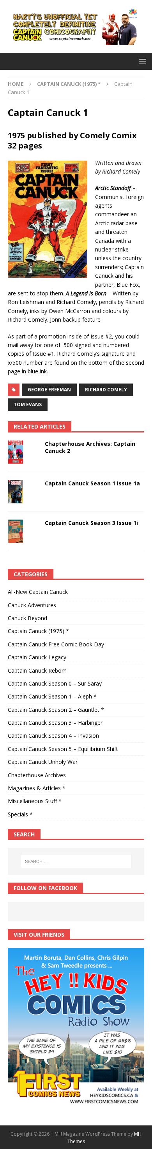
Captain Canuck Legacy (37, 657)
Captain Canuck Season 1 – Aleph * (52, 696)
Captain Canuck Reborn (37, 670)
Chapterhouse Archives (37, 775)
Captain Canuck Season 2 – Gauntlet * (56, 709)
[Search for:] (76, 861)
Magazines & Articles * (36, 788)
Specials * (20, 814)
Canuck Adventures (32, 605)
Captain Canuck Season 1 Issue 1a (92, 483)
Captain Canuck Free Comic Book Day (56, 644)
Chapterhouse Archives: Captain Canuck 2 (90, 447)
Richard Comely (106, 389)
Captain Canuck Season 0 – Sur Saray (55, 683)
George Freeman (49, 389)
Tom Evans (28, 404)
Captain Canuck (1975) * (38, 631)
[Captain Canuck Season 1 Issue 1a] (23, 491)
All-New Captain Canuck (38, 591)
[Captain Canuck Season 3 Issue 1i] (23, 531)
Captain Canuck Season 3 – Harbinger (55, 722)
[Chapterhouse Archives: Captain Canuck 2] (23, 452)
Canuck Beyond (27, 618)
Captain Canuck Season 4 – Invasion (53, 735)
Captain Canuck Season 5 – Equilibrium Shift (63, 749)
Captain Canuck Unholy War (43, 761)
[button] (141, 61)
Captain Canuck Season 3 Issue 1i (91, 523)
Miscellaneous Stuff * (35, 801)
